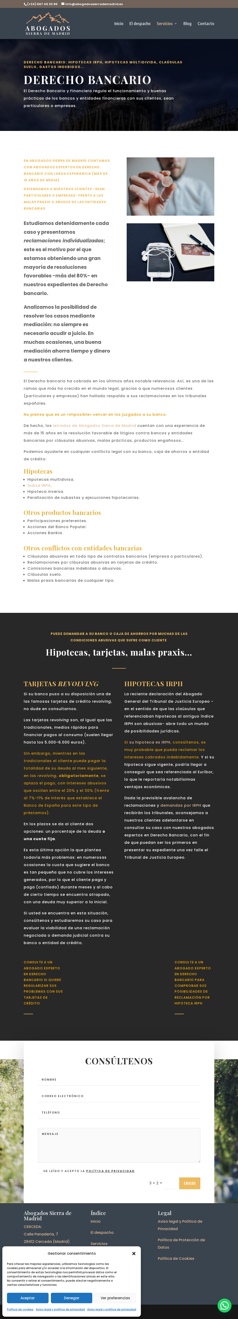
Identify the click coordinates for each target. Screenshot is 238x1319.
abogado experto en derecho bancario (193, 974)
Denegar (71, 1298)
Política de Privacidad (110, 1171)
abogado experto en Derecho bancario (42, 974)
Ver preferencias (115, 1298)
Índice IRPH (38, 485)
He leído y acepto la (89, 1171)
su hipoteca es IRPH (149, 742)
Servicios (165, 24)
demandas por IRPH (180, 805)
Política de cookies (20, 1309)
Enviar (190, 1183)
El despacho (140, 24)
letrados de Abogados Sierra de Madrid (94, 425)
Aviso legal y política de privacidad (60, 1309)
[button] (134, 1253)
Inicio (118, 24)
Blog (187, 24)
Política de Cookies (176, 1258)
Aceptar (27, 1298)
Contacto (206, 24)
